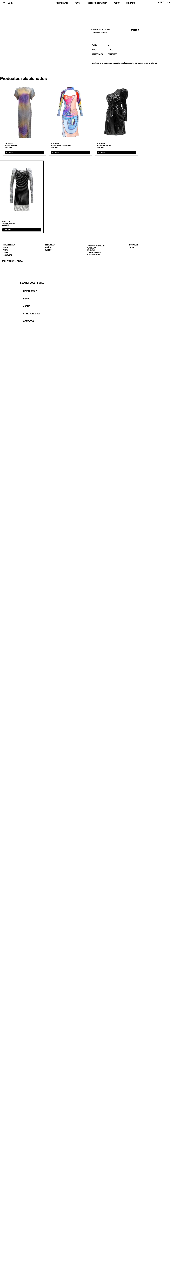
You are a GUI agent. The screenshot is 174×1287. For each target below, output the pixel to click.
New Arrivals (62, 3)
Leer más (9, 152)
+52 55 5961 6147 (94, 254)
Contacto (131, 3)
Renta (77, 3)
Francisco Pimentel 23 (95, 246)
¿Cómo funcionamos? (97, 3)
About (117, 3)
